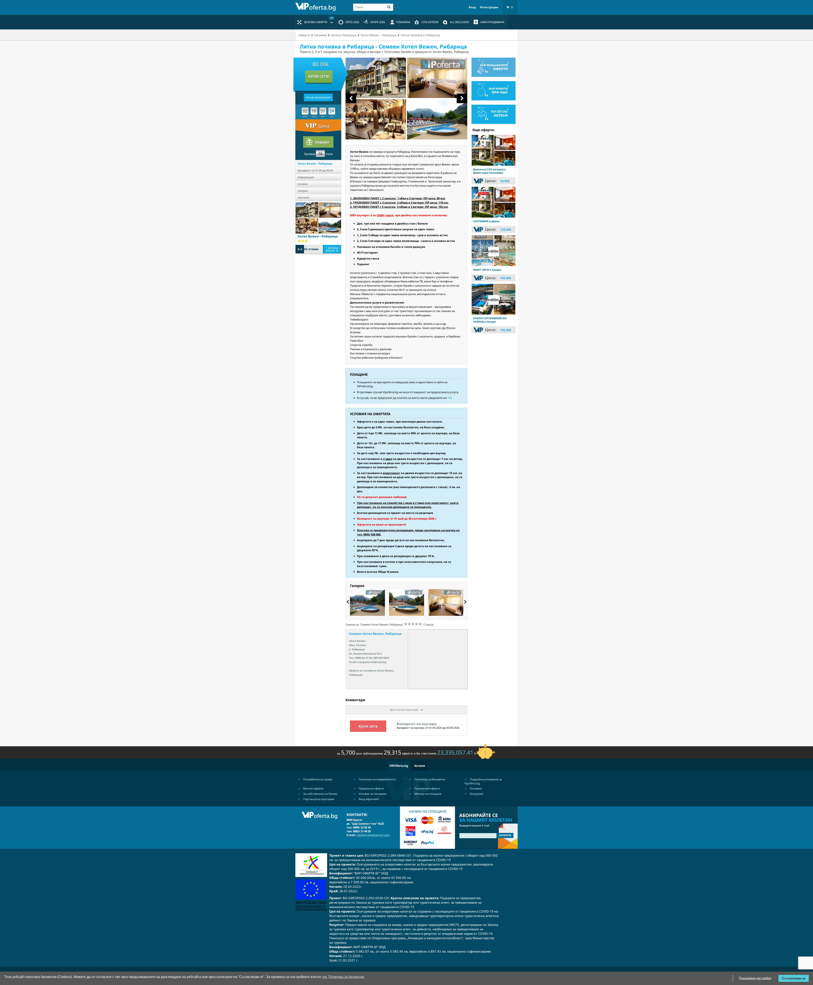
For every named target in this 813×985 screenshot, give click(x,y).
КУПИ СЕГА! (318, 76)
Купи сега (368, 726)
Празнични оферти (427, 788)
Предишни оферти (371, 788)
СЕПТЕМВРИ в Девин (486, 221)
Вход (472, 7)
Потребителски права (317, 779)
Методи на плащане (427, 794)
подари (322, 141)
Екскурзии (476, 794)
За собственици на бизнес (320, 794)
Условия (303, 184)
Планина (403, 22)
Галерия (303, 191)
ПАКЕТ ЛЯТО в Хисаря (487, 270)
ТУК (449, 398)
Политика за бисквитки (429, 779)
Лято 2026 (352, 22)
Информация (306, 177)
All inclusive (459, 22)
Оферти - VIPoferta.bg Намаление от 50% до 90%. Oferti (316, 7)
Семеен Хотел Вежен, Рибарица (375, 633)
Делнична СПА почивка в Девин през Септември (489, 171)
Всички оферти (318, 20)
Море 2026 (378, 22)
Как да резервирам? (318, 97)
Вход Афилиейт (368, 799)
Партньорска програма (318, 799)
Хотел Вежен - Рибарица (315, 163)
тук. (325, 977)
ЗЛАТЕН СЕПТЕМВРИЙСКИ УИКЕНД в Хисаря (490, 319)
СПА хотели (430, 22)
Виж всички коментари (404, 710)
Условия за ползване (372, 794)
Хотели (419, 766)
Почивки (475, 788)
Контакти (303, 197)
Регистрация (489, 7)
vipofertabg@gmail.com (373, 835)
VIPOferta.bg (398, 766)
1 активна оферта (332, 249)
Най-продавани (492, 22)
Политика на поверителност (377, 779)
